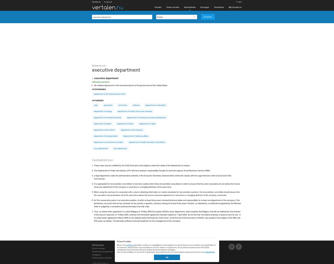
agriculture (108, 105)
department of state (147, 123)
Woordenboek (190, 7)
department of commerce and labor (108, 142)
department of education (155, 105)
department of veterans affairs (135, 136)
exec (96, 105)
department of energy (103, 111)
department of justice (102, 123)
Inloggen (239, 2)
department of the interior (104, 130)
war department (120, 148)
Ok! (167, 257)
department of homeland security (107, 117)
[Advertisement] (167, 42)
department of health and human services (135, 111)
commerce (122, 105)
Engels (160, 17)
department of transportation (106, 136)
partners (129, 245)
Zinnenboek (219, 7)
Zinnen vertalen (172, 7)
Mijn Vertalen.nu (235, 7)
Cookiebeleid (209, 252)
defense (136, 105)
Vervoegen (204, 7)
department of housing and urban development (146, 117)
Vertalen (158, 7)
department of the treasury (132, 130)
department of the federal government (109, 94)
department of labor (125, 123)
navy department (101, 148)
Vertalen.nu (96, 2)
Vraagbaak (108, 2)
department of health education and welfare (147, 142)
